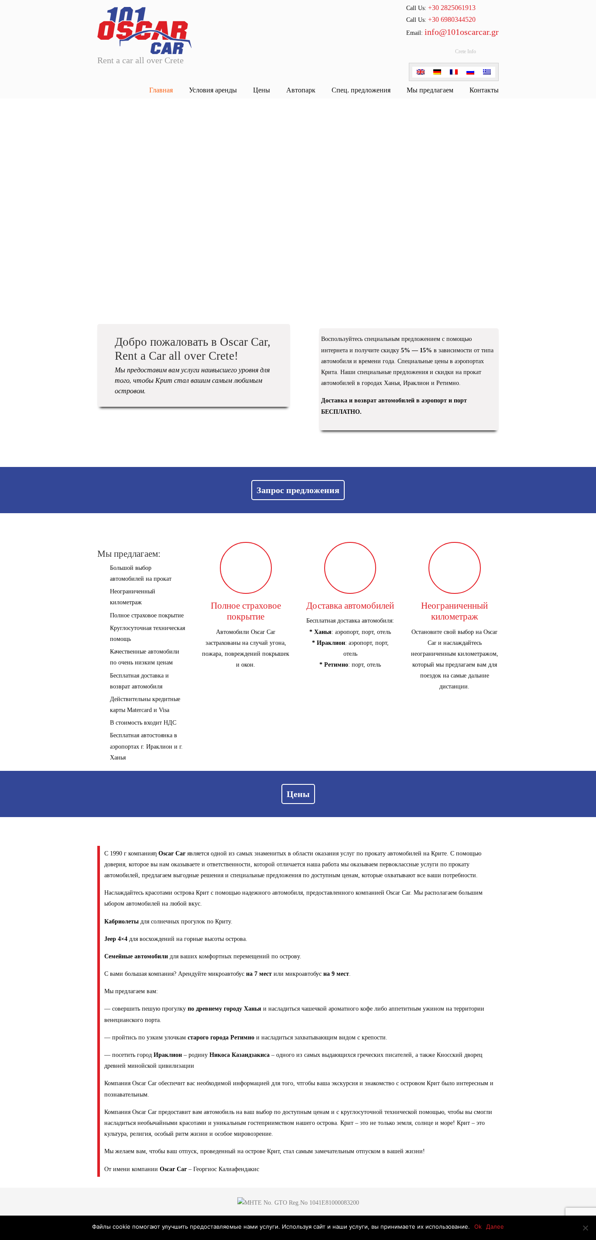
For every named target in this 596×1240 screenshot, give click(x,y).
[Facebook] (415, 54)
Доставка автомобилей (350, 605)
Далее (495, 1226)
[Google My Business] (431, 54)
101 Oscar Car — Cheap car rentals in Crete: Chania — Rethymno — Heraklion (144, 28)
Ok (478, 1226)
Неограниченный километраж (454, 611)
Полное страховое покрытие (246, 611)
